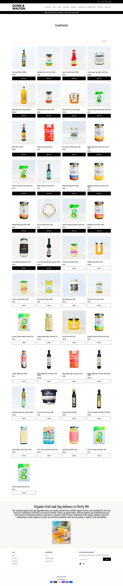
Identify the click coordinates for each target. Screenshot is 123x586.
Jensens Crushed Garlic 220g (70, 262)
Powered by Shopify (61, 579)
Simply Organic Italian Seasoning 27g (47, 336)
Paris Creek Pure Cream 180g (45, 412)
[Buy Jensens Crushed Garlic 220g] (74, 247)
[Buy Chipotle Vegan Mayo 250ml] (99, 247)
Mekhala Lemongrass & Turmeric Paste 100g (98, 186)
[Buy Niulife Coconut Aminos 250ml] (49, 171)
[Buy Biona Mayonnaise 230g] (74, 285)
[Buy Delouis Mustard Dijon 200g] (49, 285)
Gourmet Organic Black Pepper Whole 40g (99, 109)
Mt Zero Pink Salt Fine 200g (45, 224)
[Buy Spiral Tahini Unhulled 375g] (74, 435)
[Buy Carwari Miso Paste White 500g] (74, 95)
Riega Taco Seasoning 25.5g (44, 147)
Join (107, 559)
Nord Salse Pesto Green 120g (95, 299)
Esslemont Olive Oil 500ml (19, 72)
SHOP (13, 555)
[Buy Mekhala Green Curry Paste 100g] (49, 58)
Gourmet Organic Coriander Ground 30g (73, 224)
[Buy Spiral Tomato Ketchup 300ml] (74, 58)
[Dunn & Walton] (19, 7)
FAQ (46, 555)
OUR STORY (14, 561)
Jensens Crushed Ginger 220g (20, 299)
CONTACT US (15, 564)
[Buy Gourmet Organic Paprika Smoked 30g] (24, 322)
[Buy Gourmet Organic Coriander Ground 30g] (74, 210)
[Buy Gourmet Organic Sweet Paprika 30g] (24, 171)
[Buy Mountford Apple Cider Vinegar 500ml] (24, 398)
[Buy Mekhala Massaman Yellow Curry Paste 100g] (99, 132)
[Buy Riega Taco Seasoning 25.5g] (49, 132)
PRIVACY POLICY (49, 561)
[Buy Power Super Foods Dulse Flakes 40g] (49, 435)
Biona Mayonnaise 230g (68, 299)
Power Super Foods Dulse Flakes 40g (47, 449)
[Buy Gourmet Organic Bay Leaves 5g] (24, 472)
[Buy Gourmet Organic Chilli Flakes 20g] (99, 435)
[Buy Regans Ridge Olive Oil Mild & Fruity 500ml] (49, 359)
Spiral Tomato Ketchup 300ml (70, 72)
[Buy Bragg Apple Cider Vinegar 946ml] (24, 95)
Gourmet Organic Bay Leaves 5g (21, 487)
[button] (80, 563)
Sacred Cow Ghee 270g (68, 336)
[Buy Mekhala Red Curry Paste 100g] (49, 95)
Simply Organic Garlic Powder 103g (21, 449)
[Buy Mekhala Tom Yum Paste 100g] (99, 210)
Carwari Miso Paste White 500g (71, 109)
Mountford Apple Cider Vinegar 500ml (22, 412)
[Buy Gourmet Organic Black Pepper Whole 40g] (99, 95)
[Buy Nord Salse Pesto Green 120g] (99, 285)
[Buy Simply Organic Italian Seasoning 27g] (49, 322)
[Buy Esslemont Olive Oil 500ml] (24, 58)
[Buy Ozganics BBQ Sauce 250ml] (24, 359)
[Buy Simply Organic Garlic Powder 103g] (24, 435)
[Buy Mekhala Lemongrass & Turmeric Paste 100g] (99, 171)
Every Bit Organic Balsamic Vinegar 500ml (48, 262)
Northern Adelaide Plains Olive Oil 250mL (98, 412)
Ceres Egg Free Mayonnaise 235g (71, 147)
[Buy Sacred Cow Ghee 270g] (74, 322)
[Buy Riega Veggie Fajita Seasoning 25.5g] (74, 359)
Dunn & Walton (60, 576)
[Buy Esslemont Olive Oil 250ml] (74, 398)
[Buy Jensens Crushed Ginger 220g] (24, 285)
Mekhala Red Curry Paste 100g (45, 109)
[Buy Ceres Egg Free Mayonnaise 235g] (74, 132)
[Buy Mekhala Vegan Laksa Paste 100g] (24, 210)
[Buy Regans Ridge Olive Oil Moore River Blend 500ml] (99, 359)
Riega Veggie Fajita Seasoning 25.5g (72, 373)
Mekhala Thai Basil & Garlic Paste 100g (98, 336)
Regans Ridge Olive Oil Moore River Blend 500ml (98, 374)
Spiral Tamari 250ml (17, 147)
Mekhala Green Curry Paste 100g (46, 72)
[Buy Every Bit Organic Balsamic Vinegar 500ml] (49, 247)
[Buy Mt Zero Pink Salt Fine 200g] (49, 210)
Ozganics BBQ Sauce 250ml (19, 373)
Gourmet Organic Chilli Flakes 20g (96, 449)
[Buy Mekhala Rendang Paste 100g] (74, 171)
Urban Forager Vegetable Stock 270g (97, 72)
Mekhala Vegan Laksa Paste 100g (21, 224)
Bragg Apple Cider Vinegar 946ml (21, 109)
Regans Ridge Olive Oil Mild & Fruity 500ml (47, 374)
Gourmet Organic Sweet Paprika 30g (22, 186)
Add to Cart (24, 78)
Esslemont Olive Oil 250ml (69, 412)
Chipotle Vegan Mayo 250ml (95, 262)
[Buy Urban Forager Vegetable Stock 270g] (99, 58)
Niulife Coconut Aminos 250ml (45, 186)
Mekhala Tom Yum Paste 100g (95, 224)
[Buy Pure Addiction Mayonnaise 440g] (24, 247)
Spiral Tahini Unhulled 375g (69, 449)
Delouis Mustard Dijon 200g (44, 299)
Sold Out (74, 268)
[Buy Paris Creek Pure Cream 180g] (49, 398)
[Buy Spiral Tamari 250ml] (24, 132)
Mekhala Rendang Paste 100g (70, 186)
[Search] (98, 1)
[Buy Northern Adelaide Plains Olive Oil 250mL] (99, 398)
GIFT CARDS (14, 558)
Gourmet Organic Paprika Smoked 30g (22, 336)
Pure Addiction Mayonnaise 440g (21, 262)
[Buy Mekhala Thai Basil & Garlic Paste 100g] (99, 322)
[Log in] (110, 1)
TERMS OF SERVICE (50, 558)
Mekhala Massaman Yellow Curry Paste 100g (98, 147)
